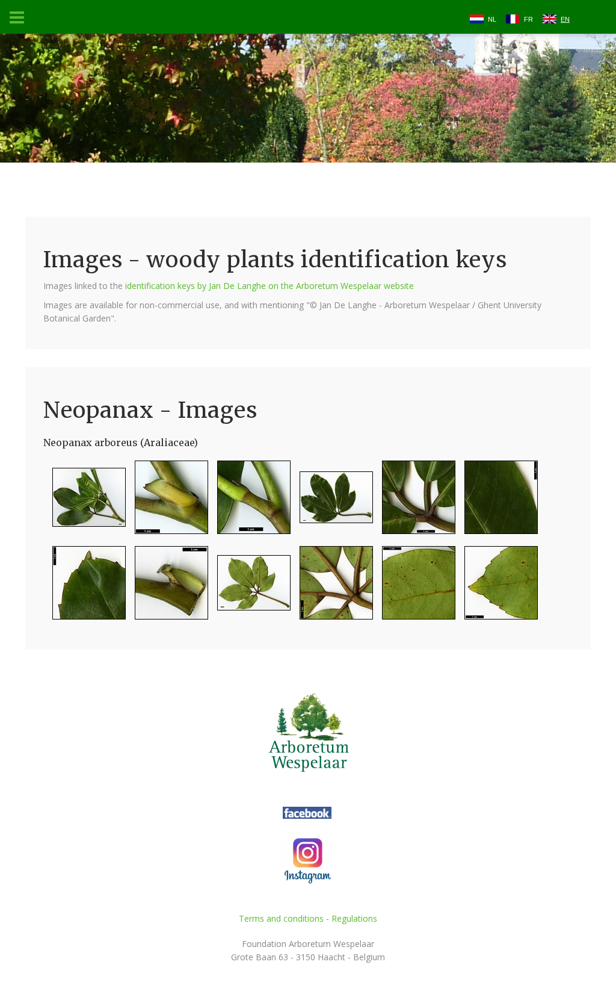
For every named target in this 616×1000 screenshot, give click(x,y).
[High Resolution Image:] (84, 502)
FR (528, 19)
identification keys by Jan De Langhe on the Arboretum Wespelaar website (269, 285)
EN (565, 19)
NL (492, 19)
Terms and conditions (281, 918)
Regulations (354, 918)
